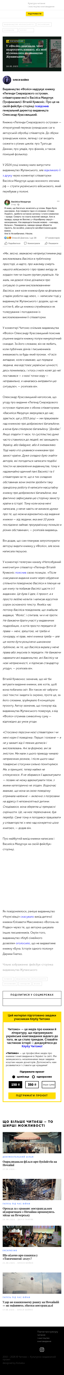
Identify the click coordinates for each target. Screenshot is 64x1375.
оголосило (23, 943)
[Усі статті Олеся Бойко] (7, 80)
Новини (8, 979)
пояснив (20, 572)
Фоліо (23, 30)
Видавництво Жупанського (19, 24)
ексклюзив (44, 24)
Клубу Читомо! (32, 1046)
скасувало (27, 916)
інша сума (48, 1084)
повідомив (42, 106)
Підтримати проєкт (32, 1095)
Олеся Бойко (21, 80)
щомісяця (23, 1076)
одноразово (44, 1076)
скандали (9, 30)
